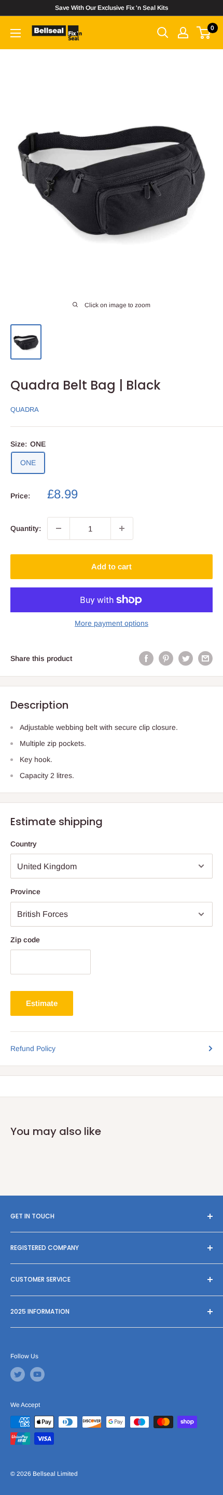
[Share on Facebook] (146, 658)
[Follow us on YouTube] (37, 1374)
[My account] (183, 32)
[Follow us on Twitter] (17, 1374)
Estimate (42, 1003)
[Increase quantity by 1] (122, 528)
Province (25, 891)
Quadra (24, 409)
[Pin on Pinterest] (166, 658)
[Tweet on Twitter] (185, 658)
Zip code (25, 940)
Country (23, 844)
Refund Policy (32, 1048)
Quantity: (25, 528)
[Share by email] (205, 658)
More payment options (111, 623)
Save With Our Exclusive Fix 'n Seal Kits (111, 7)
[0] (204, 32)
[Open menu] (15, 33)
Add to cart (111, 566)
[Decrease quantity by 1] (58, 528)
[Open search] (163, 32)
